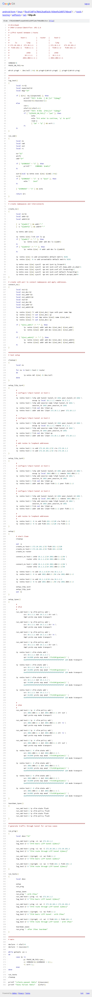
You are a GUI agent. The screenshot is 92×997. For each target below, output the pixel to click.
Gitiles (14, 993)
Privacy (21, 993)
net (24, 15)
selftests (16, 15)
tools (78, 11)
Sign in (87, 4)
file (51, 21)
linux (19, 11)
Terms (27, 993)
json (88, 993)
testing (6, 15)
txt (81, 993)
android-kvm (8, 11)
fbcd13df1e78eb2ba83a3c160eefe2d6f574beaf (48, 11)
